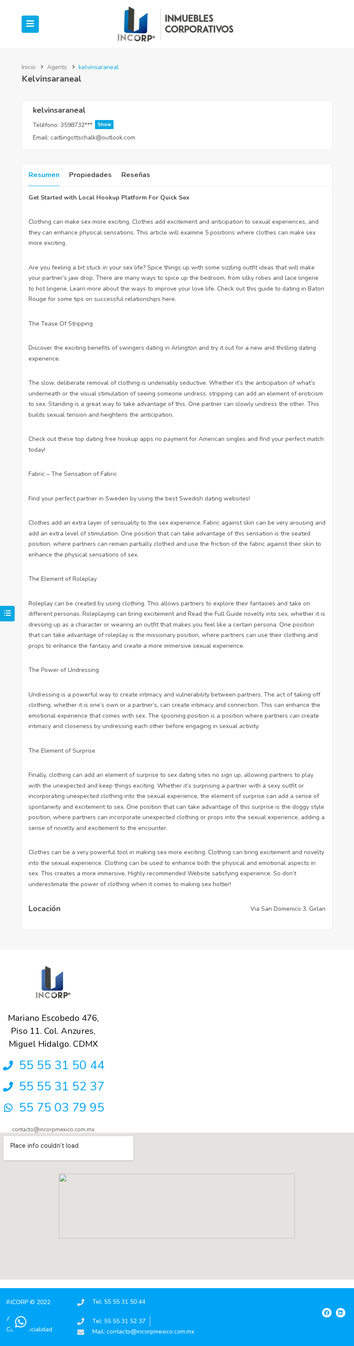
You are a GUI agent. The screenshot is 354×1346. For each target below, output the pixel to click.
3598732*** (85, 125)
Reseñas (135, 175)
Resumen (44, 175)
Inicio (28, 67)
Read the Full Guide (215, 614)
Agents (57, 67)
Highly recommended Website (169, 873)
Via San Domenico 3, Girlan (288, 909)
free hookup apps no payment (146, 439)
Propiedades (90, 175)
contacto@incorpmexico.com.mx (53, 1130)
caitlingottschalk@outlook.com (93, 137)
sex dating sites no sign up (204, 775)
